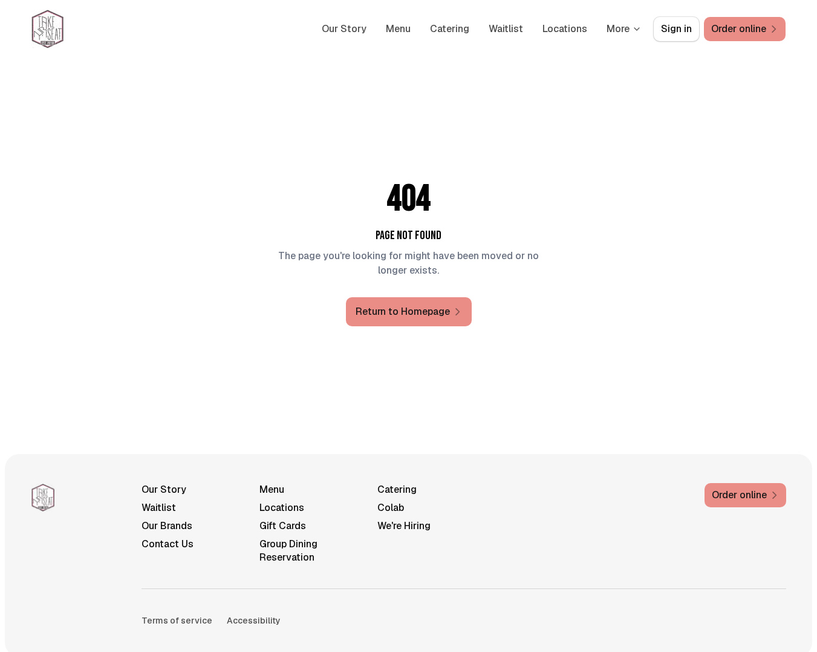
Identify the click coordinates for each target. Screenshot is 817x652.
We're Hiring (404, 525)
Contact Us (168, 544)
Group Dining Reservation (288, 551)
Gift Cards (282, 525)
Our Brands (167, 525)
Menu (398, 28)
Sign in (676, 28)
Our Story (344, 28)
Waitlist (506, 28)
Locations (564, 28)
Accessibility (254, 620)
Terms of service (177, 620)
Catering (449, 28)
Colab (390, 507)
